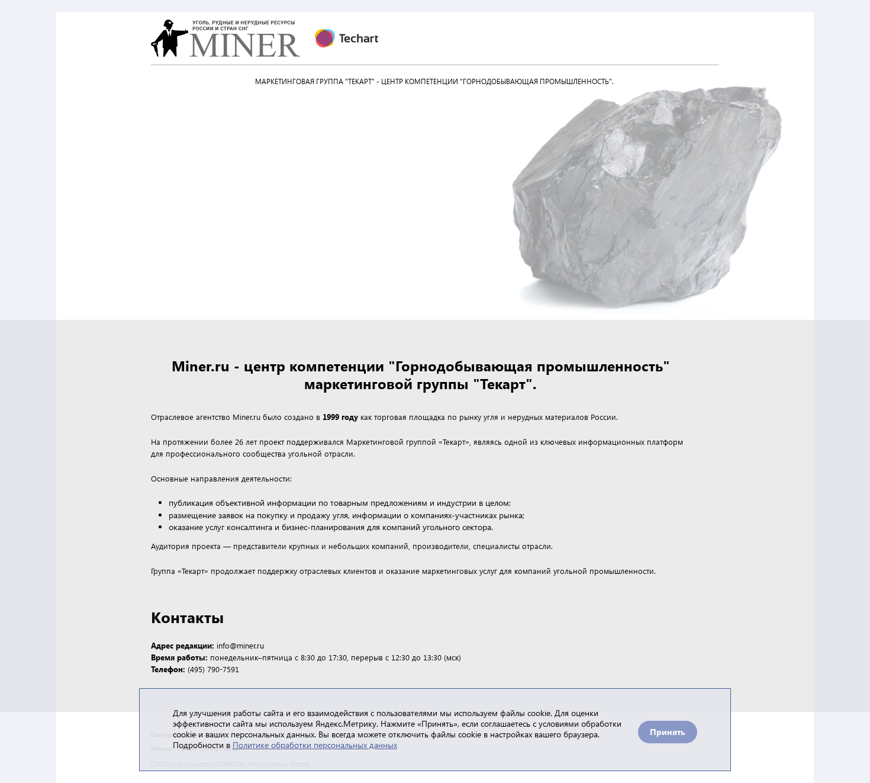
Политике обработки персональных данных (315, 744)
